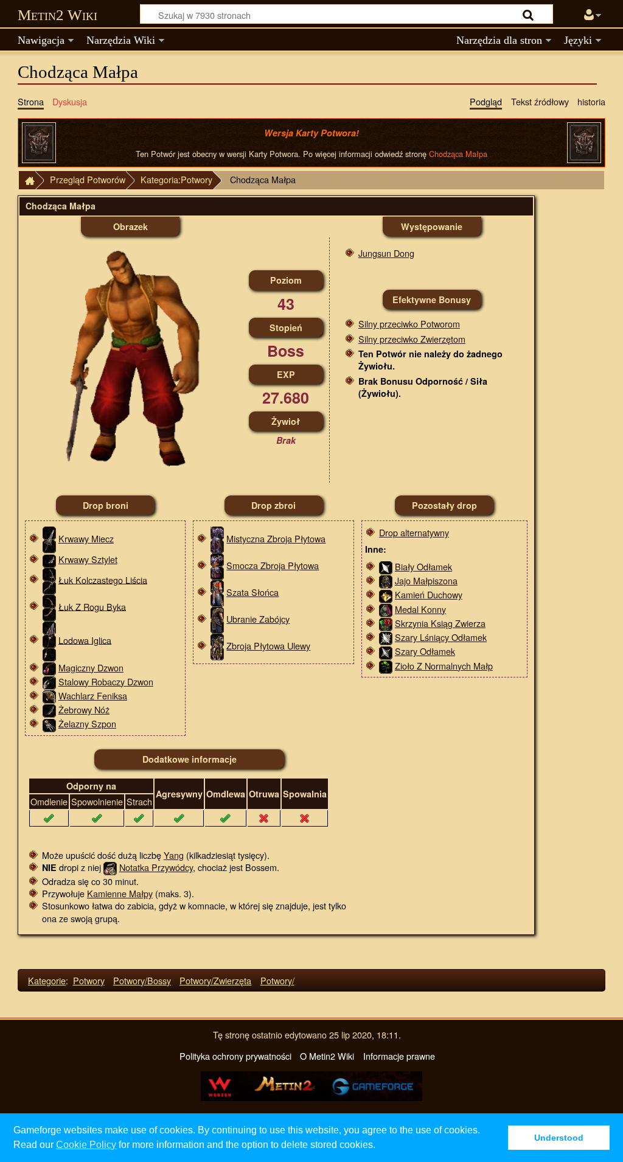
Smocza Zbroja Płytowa (272, 565)
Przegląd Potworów (87, 179)
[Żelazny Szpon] (49, 723)
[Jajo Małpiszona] (385, 580)
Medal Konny (420, 609)
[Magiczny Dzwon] (49, 667)
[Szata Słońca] (217, 592)
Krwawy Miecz (86, 538)
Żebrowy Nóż (84, 709)
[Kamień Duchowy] (385, 594)
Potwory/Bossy (142, 980)
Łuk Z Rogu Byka (92, 606)
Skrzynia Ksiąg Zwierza (440, 623)
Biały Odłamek (423, 566)
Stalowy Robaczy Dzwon (105, 681)
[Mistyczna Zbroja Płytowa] (217, 538)
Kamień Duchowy (428, 594)
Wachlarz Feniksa (92, 695)
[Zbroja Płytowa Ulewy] (217, 645)
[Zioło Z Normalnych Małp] (385, 665)
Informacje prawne (399, 1055)
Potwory (89, 980)
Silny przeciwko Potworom (409, 323)
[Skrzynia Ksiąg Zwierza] (385, 623)
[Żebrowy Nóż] (49, 709)
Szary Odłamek (425, 651)
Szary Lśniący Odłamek (441, 637)
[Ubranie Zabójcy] (217, 618)
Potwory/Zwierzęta (215, 980)
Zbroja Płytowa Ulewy (268, 645)
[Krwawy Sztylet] (49, 559)
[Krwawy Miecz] (49, 538)
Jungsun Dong (386, 253)
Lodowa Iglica (84, 639)
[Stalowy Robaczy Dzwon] (49, 681)
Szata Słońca (252, 592)
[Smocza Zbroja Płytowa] (217, 565)
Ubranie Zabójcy (258, 618)
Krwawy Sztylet (87, 559)
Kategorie (47, 980)
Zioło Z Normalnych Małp (444, 665)
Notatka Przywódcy (156, 867)
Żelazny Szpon (87, 723)
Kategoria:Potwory (176, 179)
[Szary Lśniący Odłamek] (385, 637)
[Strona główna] (27, 180)
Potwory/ (277, 980)
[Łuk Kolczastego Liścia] (49, 579)
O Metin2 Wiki (327, 1055)
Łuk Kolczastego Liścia (102, 579)
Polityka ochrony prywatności (235, 1055)
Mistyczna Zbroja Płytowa (275, 538)
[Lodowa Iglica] (49, 639)
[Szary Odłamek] (385, 651)
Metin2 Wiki (57, 15)
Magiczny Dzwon (91, 667)
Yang (174, 855)
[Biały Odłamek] (385, 566)
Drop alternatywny (414, 532)
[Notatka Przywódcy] (110, 867)
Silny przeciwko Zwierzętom (411, 338)
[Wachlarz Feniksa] (49, 695)
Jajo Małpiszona (426, 580)
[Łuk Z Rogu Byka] (49, 606)
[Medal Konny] (385, 609)
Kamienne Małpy (120, 893)
